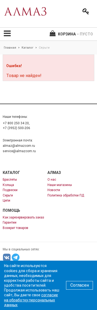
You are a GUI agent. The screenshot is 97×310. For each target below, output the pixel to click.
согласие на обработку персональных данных (31, 300)
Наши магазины (59, 185)
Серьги (8, 195)
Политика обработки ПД (65, 195)
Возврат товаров (15, 228)
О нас (51, 179)
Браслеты (10, 179)
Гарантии (9, 222)
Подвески (10, 190)
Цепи (6, 200)
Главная (10, 47)
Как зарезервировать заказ (23, 217)
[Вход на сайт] (84, 11)
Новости (53, 190)
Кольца (8, 185)
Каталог (27, 47)
